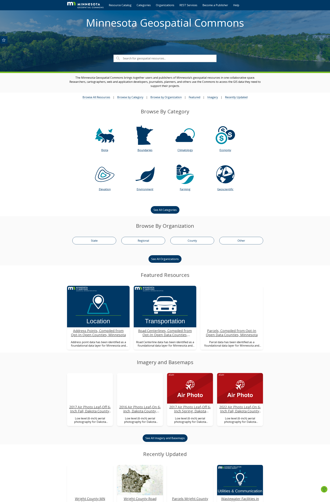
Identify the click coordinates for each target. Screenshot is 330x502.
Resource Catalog (120, 5)
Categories (144, 5)
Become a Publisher (215, 5)
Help (236, 5)
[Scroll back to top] (324, 489)
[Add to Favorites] (4, 40)
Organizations (165, 5)
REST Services (188, 5)
